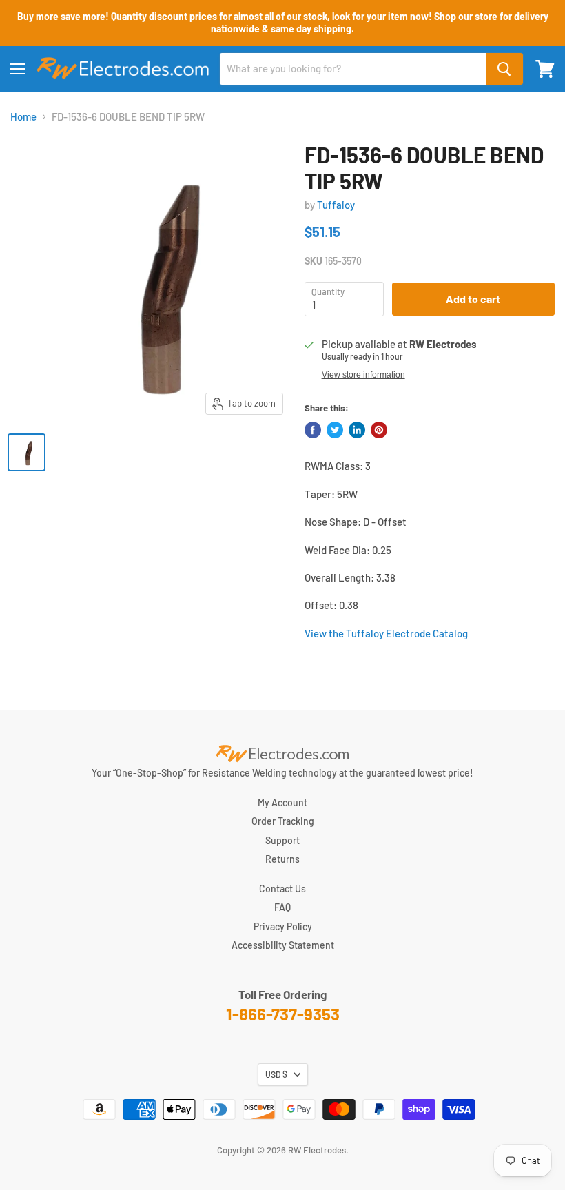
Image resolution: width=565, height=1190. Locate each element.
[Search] (504, 69)
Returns (282, 859)
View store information (363, 375)
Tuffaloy (336, 204)
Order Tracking (282, 821)
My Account (282, 802)
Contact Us (282, 888)
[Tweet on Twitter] (335, 430)
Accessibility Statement (283, 945)
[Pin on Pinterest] (379, 430)
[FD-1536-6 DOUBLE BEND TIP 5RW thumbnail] (26, 452)
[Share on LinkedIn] (357, 430)
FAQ (282, 907)
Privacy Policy (283, 926)
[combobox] (353, 69)
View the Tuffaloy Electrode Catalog (386, 633)
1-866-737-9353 (283, 1014)
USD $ (276, 1074)
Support (282, 840)
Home (23, 117)
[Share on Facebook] (313, 430)
